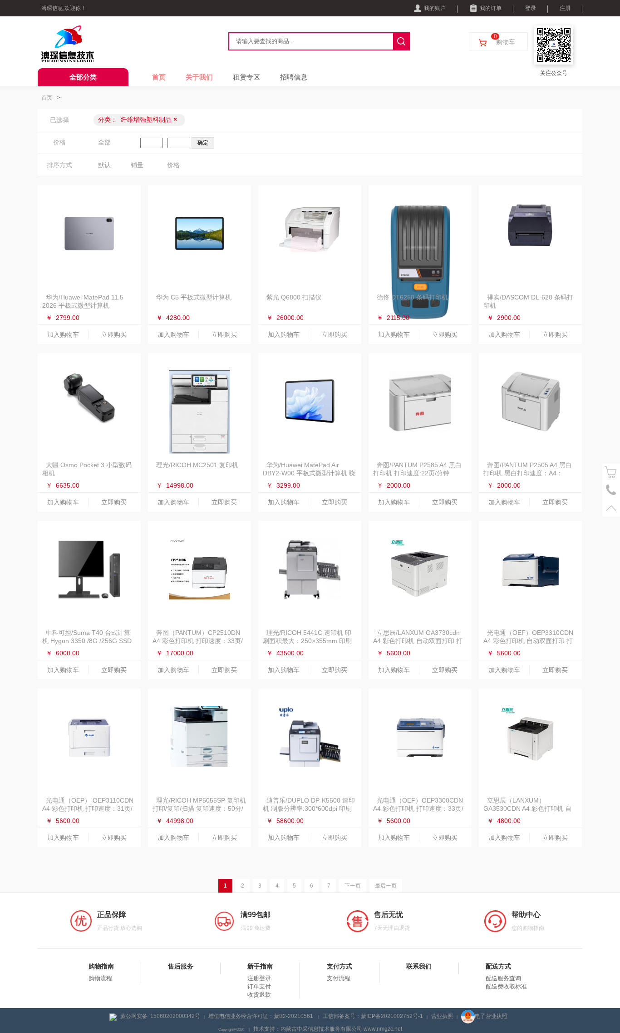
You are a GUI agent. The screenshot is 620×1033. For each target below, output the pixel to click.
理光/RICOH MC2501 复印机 (197, 465)
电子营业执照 (491, 1016)
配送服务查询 (503, 978)
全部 (104, 142)
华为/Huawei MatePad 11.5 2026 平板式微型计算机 (82, 301)
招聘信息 (293, 77)
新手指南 (260, 966)
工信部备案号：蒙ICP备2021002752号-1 (373, 1016)
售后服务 (180, 966)
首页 (159, 77)
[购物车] (611, 472)
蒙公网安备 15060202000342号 (160, 1016)
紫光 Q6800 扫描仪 (293, 297)
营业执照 (442, 1016)
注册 (565, 8)
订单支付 (259, 986)
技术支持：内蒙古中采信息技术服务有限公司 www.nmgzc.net (327, 1029)
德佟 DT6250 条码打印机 (412, 297)
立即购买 (114, 334)
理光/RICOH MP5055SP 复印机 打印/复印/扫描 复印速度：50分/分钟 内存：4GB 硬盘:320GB (199, 808)
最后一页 (386, 886)
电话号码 (611, 490)
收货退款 (259, 994)
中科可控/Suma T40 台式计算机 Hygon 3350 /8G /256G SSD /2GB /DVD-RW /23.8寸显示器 (87, 641)
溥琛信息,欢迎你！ (63, 8)
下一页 (352, 886)
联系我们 (419, 966)
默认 (104, 165)
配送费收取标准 (506, 986)
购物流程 (100, 978)
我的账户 (435, 8)
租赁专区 (246, 77)
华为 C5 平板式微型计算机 (193, 297)
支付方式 (339, 966)
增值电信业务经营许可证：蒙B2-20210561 (261, 1016)
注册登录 (259, 978)
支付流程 (338, 978)
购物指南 (101, 966)
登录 (530, 8)
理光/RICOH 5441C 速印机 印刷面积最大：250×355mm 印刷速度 (307, 641)
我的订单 (491, 8)
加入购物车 (63, 334)
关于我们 (199, 77)
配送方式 (498, 966)
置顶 (611, 508)
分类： (137, 119)
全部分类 (83, 77)
